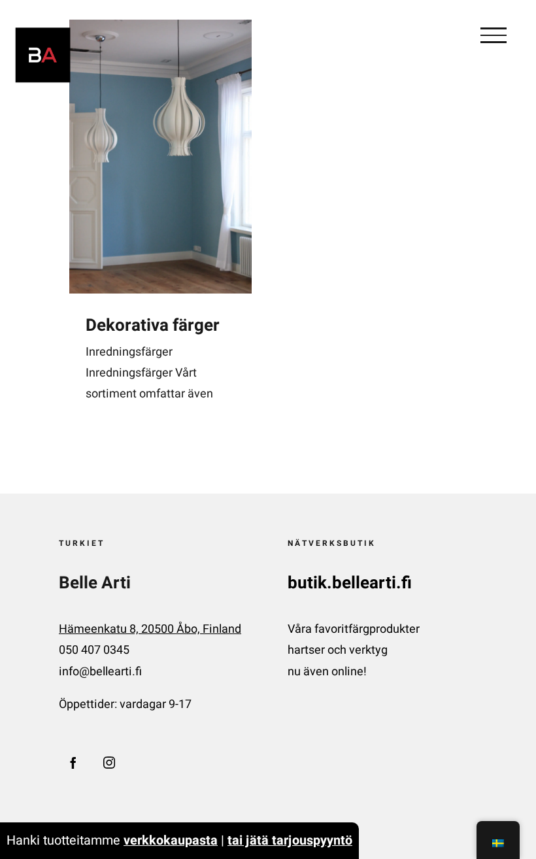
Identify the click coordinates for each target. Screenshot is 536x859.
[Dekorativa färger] (160, 157)
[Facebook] (73, 762)
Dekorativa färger (153, 325)
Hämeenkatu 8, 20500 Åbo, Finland (150, 629)
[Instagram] (109, 762)
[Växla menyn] (493, 35)
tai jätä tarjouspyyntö (289, 840)
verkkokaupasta (171, 840)
